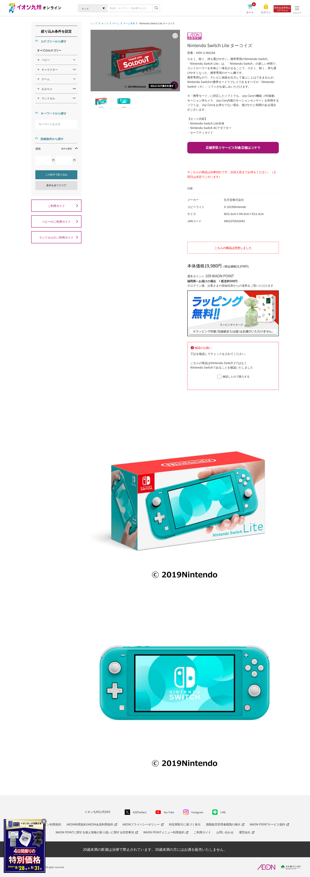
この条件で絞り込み (56, 174)
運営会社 (244, 832)
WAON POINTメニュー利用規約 (163, 832)
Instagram (197, 812)
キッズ (104, 23)
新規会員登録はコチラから (282, 9)
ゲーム (115, 23)
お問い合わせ (225, 832)
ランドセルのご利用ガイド (56, 237)
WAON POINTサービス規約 (267, 824)
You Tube (169, 812)
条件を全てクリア (56, 185)
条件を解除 (66, 148)
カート (250, 12)
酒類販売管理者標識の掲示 (223, 824)
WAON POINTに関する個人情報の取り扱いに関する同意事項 (95, 832)
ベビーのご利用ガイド (56, 221)
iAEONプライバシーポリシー (141, 824)
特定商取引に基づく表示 (185, 824)
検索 (156, 8)
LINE (223, 812)
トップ (93, 23)
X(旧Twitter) (140, 812)
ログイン (266, 12)
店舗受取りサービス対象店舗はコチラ (233, 147)
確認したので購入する (236, 376)
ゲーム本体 (129, 23)
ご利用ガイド (56, 205)
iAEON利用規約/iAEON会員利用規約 (90, 824)
